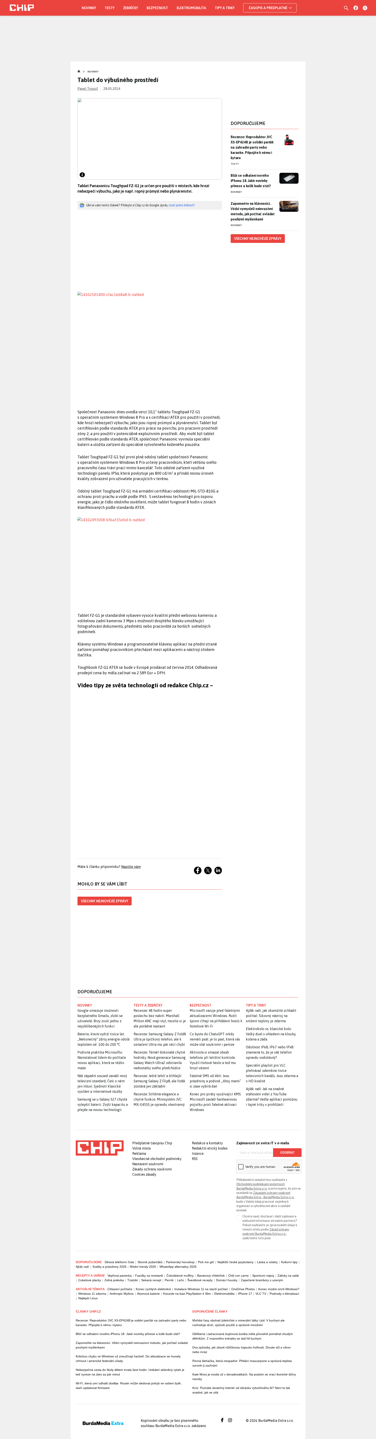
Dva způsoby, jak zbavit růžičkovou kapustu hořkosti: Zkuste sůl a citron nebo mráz (241, 1350)
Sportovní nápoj (263, 1275)
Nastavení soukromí (147, 1164)
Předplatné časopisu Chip (152, 1143)
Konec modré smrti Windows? (278, 1289)
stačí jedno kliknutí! (182, 205)
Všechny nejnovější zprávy (104, 901)
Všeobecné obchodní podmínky (156, 1159)
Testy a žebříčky (148, 1005)
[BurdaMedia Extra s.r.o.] (100, 1148)
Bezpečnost (157, 8)
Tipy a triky (225, 8)
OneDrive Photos (243, 1289)
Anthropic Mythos (122, 1293)
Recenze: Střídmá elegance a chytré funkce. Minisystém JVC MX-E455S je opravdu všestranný (159, 1099)
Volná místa (141, 1148)
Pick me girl (206, 1262)
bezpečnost (200, 1005)
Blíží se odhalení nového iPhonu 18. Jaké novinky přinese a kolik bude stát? (251, 180)
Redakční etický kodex (210, 1148)
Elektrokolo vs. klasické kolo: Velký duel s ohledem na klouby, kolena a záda (271, 1034)
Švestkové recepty (200, 1280)
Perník (169, 1280)
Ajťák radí (82, 1266)
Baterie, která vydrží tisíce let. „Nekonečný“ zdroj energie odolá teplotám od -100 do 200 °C (103, 1039)
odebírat (287, 1152)
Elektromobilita (191, 8)
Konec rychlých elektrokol (153, 1289)
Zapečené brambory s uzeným (262, 1280)
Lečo (180, 1280)
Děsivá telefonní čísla (119, 1262)
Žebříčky (130, 8)
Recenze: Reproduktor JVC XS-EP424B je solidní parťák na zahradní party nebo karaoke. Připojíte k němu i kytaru (252, 147)
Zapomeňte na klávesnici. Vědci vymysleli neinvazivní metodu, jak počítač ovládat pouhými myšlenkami (253, 211)
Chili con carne (238, 1275)
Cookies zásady (144, 1174)
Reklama (139, 1153)
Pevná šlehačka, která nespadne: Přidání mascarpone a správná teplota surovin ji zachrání (242, 1363)
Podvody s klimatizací (284, 1293)
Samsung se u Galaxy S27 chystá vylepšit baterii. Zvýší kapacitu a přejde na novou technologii (102, 1104)
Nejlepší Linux (88, 1298)
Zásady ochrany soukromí (152, 1169)
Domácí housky (226, 1280)
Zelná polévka (114, 1280)
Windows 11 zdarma (92, 1293)
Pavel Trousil (87, 89)
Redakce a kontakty (207, 1143)
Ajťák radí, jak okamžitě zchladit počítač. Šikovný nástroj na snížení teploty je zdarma (271, 1016)
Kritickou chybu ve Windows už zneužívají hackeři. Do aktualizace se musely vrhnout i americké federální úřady (128, 1359)
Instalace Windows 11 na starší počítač (201, 1289)
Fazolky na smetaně (149, 1275)
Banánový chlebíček (211, 1275)
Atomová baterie (148, 1293)
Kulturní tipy (289, 1262)
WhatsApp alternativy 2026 (177, 1266)
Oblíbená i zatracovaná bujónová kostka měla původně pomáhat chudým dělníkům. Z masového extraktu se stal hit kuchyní (242, 1336)
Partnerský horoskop (180, 1262)
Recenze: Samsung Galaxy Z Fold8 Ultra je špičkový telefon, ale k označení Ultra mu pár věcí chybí (160, 1039)
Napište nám (131, 867)
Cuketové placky (89, 1280)
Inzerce (198, 1153)
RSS (195, 1159)
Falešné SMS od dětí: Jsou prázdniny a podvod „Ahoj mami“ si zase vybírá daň (215, 1081)
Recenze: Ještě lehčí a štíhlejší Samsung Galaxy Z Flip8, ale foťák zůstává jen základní (159, 1081)
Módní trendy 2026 (143, 1266)
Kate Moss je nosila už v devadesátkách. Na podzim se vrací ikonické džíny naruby (244, 1377)
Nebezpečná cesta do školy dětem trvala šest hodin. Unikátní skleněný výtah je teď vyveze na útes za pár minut (130, 1372)
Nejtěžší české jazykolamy (235, 1262)
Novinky (89, 8)
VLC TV (260, 1293)
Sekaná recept (151, 1280)
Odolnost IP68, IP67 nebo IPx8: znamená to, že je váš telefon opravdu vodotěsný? (270, 1052)
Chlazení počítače (119, 1289)
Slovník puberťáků (150, 1262)
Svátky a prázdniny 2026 (109, 1266)
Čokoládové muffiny (180, 1275)
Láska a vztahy (267, 1262)
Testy (109, 8)
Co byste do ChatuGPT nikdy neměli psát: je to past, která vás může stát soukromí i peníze (215, 1039)
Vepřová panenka (119, 1275)
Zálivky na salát (288, 1275)
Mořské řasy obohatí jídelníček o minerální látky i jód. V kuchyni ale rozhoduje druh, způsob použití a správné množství (238, 1323)
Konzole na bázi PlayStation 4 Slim (187, 1293)
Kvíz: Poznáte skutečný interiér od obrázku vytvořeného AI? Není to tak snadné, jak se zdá (241, 1390)
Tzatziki (132, 1280)
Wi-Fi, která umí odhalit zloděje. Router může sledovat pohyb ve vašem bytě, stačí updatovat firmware (128, 1386)
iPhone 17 (245, 1293)
